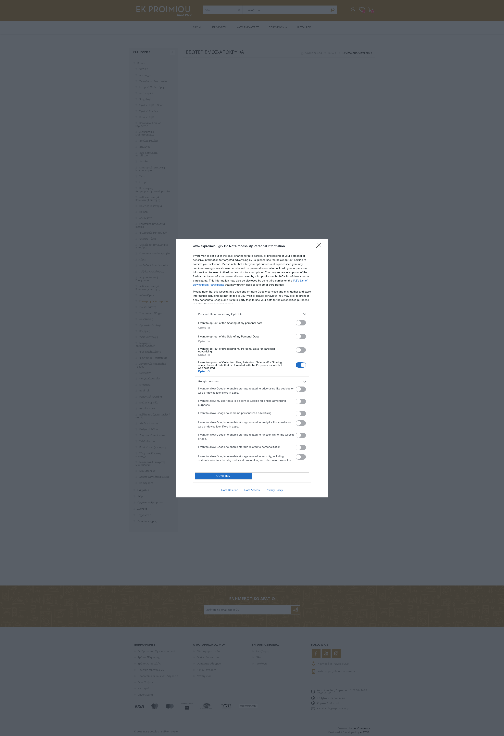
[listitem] (252, 314)
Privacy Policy (274, 490)
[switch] (301, 322)
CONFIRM (223, 475)
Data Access (252, 490)
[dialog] (252, 368)
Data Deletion (229, 490)
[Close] (320, 246)
